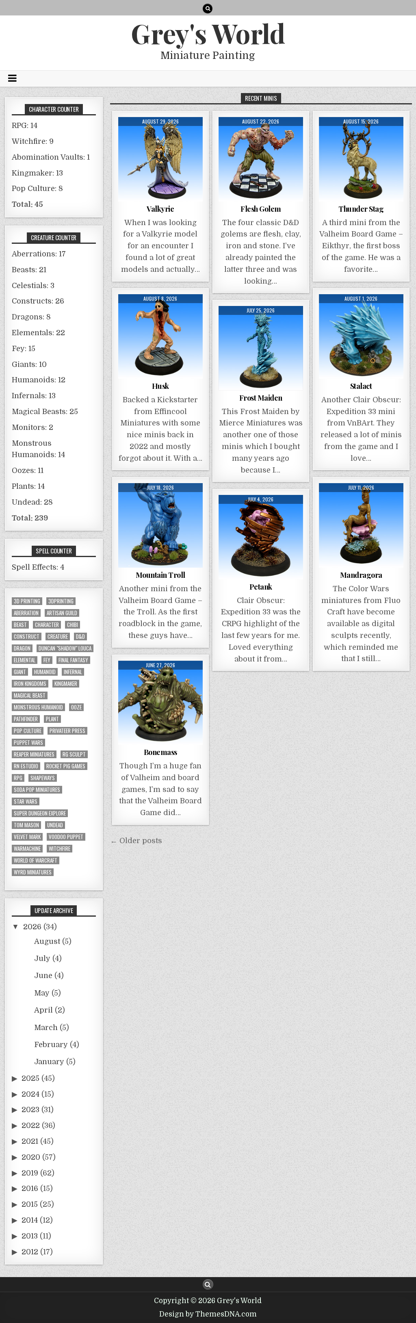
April (43, 1010)
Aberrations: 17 (39, 254)
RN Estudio (26, 766)
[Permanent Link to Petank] (261, 537)
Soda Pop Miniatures (37, 790)
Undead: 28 (32, 502)
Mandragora (361, 575)
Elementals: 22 (38, 333)
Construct (26, 636)
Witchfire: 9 (33, 141)
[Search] (207, 8)
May (42, 993)
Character (47, 625)
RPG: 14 (24, 125)
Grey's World (208, 32)
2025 (30, 1078)
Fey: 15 (23, 349)
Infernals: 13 (34, 396)
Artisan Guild (62, 613)
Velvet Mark (27, 837)
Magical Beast (30, 695)
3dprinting (61, 601)
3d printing (27, 601)
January (49, 1062)
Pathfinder (26, 719)
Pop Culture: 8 (37, 188)
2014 (30, 1220)
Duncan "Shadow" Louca (65, 648)
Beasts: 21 (29, 270)
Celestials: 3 (33, 286)
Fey (46, 660)
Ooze (76, 707)
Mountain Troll (160, 575)
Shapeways (42, 778)
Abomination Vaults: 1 (51, 157)
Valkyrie (160, 209)
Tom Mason (26, 825)
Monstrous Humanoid (38, 707)
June (43, 976)
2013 (30, 1236)
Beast (20, 625)
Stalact (361, 386)
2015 (30, 1204)
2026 (32, 927)
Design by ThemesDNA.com (208, 1314)
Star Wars (25, 801)
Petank (260, 587)
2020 (31, 1157)
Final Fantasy (73, 660)
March (46, 1028)
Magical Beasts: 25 (45, 412)
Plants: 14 (28, 486)
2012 (30, 1252)
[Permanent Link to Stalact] (361, 336)
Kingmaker (65, 684)
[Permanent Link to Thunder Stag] (361, 159)
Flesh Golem (260, 209)
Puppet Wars (28, 742)
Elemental (24, 660)
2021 (30, 1141)
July (42, 958)
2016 (30, 1188)
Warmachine (27, 848)
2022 (31, 1125)
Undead (55, 825)
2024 (30, 1094)
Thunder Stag (361, 209)
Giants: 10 (29, 364)
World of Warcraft (35, 860)
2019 (30, 1173)
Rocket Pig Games (65, 766)
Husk (160, 386)
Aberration (26, 613)
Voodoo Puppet (66, 837)
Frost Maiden (260, 398)
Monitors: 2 (32, 427)
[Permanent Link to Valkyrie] (160, 159)
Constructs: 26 (38, 301)
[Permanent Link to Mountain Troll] (160, 525)
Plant (52, 719)
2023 (30, 1110)
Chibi (72, 625)
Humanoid (45, 672)
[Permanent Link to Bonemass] (160, 703)
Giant (20, 672)
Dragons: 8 (31, 317)
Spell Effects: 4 (38, 567)
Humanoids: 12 (38, 380)
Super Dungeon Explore (40, 813)
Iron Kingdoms (30, 684)
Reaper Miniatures (34, 754)
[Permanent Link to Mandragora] (361, 525)
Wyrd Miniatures (33, 872)
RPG (18, 778)
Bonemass (160, 752)
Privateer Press (67, 731)
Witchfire (59, 848)
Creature (58, 636)
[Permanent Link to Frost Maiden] (261, 348)
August (47, 941)
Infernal (73, 672)
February (51, 1045)
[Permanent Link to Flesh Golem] (261, 159)
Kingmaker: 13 (37, 173)
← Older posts (136, 841)
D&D (80, 636)
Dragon (22, 648)
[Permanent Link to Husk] (160, 336)
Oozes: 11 (27, 470)
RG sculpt (74, 754)
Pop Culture (27, 731)
